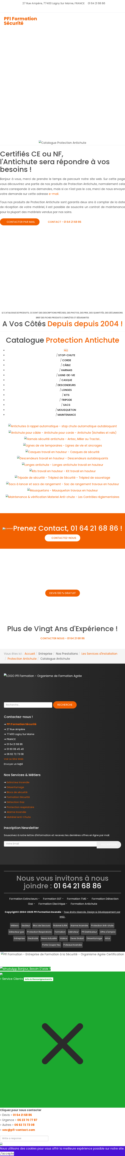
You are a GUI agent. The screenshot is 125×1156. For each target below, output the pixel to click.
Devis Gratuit (77, 938)
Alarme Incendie (16, 812)
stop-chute (66, 355)
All (66, 350)
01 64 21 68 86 (22, 1115)
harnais (66, 370)
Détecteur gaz (16, 931)
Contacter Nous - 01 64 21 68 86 (62, 638)
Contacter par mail (20, 222)
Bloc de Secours (41, 925)
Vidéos (63, 938)
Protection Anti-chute (102, 925)
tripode (66, 400)
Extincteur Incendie (18, 782)
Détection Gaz (15, 802)
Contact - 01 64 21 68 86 (64, 222)
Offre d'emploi (107, 931)
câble (67, 365)
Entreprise (19, 938)
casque (66, 380)
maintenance (67, 415)
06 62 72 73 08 (24, 1125)
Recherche (64, 705)
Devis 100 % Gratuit (62, 593)
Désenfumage (15, 787)
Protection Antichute (22, 659)
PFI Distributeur (89, 931)
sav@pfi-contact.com (18, 1130)
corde (66, 360)
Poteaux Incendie (72, 944)
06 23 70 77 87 (27, 1120)
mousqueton (66, 410)
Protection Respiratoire (39, 931)
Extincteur (74, 931)
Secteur (26, 925)
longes (67, 390)
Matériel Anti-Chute (19, 817)
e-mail (53, 194)
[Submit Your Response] (1, 1144)
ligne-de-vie (66, 375)
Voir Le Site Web (13, 759)
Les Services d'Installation (99, 654)
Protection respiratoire (20, 807)
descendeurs (67, 385)
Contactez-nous (63, 538)
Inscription (109, 844)
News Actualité (49, 938)
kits (66, 395)
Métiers (15, 925)
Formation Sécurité (18, 797)
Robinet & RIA (60, 925)
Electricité (33, 938)
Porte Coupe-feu (51, 944)
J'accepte (7, 1154)
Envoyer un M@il (13, 764)
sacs (66, 405)
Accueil (30, 654)
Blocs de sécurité (17, 792)
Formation (60, 931)
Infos (107, 938)
